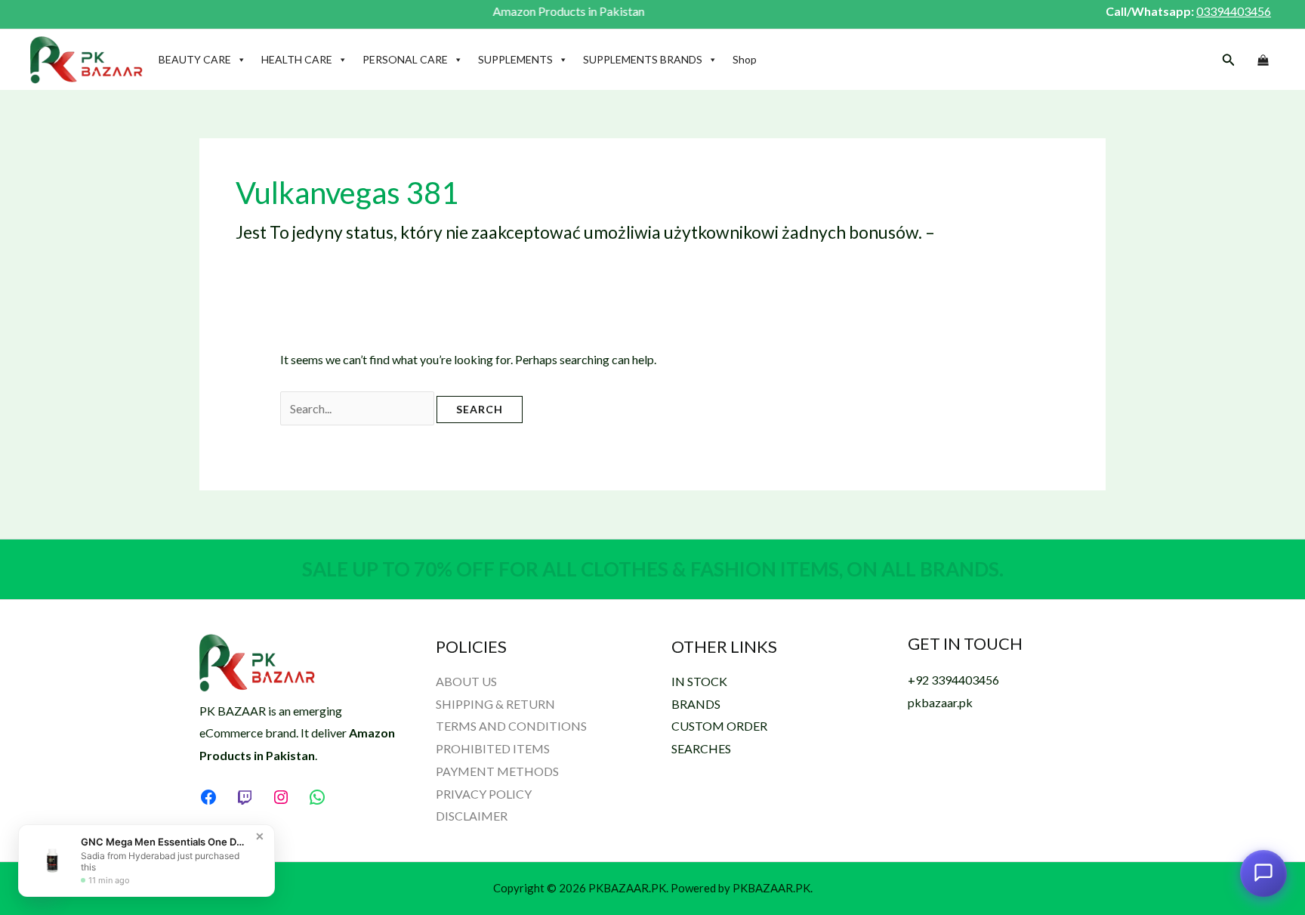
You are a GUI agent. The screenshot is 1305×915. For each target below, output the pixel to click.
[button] (1229, 60)
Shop (745, 59)
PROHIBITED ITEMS (493, 748)
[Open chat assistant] (1263, 872)
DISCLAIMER (472, 815)
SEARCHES (701, 748)
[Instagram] (281, 797)
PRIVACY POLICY (484, 794)
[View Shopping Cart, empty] (1263, 60)
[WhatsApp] (317, 797)
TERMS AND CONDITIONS (511, 726)
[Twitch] (245, 797)
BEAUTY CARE (195, 59)
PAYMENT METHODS (497, 771)
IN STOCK (699, 681)
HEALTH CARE (296, 59)
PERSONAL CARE (405, 59)
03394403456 (1233, 11)
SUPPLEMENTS (515, 59)
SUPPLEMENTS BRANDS (642, 59)
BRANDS (695, 704)
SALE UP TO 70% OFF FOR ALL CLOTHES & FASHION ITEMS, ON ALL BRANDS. (653, 569)
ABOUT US (466, 681)
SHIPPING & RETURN (495, 704)
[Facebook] (208, 797)
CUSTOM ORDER (719, 726)
